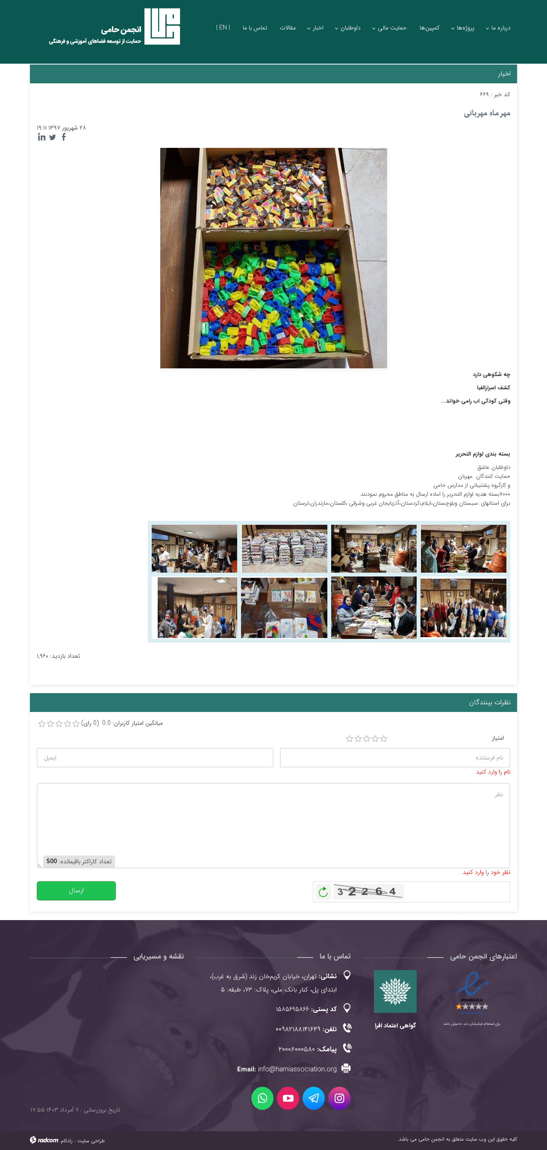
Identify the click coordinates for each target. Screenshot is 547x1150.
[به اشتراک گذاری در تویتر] (52, 137)
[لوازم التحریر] (463, 548)
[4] (375, 739)
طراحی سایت (91, 1141)
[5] (384, 739)
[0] (42, 724)
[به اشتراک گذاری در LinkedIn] (41, 137)
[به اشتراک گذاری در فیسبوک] (64, 137)
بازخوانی (323, 890)
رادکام (67, 1141)
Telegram (314, 1098)
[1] (349, 739)
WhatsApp (262, 1098)
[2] (358, 739)
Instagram (339, 1098)
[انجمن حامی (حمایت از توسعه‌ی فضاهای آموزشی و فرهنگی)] (107, 34)
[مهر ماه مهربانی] (274, 257)
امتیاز (498, 738)
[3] (367, 739)
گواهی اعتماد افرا (395, 1025)
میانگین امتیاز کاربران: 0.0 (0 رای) (122, 723)
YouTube (288, 1098)
